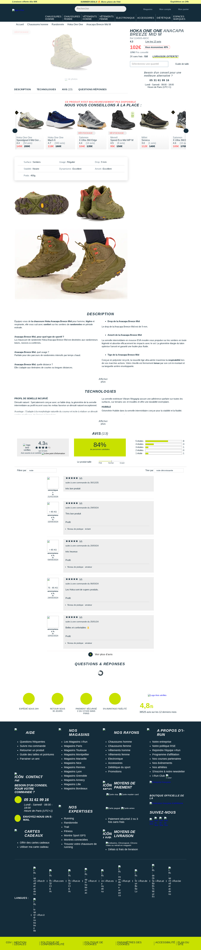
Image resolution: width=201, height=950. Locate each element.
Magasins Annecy (74, 780)
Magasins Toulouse (75, 750)
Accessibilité (165, 942)
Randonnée (58, 24)
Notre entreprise (161, 741)
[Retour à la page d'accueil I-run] (26, 14)
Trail (66, 826)
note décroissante (164, 470)
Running (69, 818)
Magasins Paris (73, 746)
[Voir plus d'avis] (100, 654)
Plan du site (183, 943)
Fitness (68, 831)
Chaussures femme (119, 746)
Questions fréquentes (32, 741)
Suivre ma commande (33, 746)
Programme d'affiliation (165, 754)
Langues (22, 898)
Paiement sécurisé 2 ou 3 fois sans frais (123, 820)
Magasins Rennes (74, 767)
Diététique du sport (119, 767)
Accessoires (115, 763)
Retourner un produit (32, 750)
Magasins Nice (72, 763)
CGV (9, 942)
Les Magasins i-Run (75, 741)
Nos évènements (162, 763)
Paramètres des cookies (129, 943)
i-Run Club (158, 775)
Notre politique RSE (164, 746)
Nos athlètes (159, 767)
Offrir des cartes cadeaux (34, 842)
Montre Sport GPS (75, 835)
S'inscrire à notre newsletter (168, 771)
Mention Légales (20, 943)
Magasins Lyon (73, 771)
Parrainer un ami (29, 758)
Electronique (115, 758)
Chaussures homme (37, 24)
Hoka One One (75, 24)
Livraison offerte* (165, 56)
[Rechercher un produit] (122, 9)
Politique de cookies (93, 943)
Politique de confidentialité (52, 943)
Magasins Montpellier (76, 754)
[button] (28, 704)
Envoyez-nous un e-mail (37, 818)
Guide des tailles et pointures (37, 754)
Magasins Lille (72, 784)
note (31, 470)
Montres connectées (76, 839)
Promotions (115, 771)
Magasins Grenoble (75, 775)
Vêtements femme (119, 754)
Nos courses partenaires (166, 758)
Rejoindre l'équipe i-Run (166, 750)
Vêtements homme (119, 750)
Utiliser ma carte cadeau (34, 846)
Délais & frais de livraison (123, 849)
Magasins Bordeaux (75, 788)
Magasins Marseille (75, 758)
